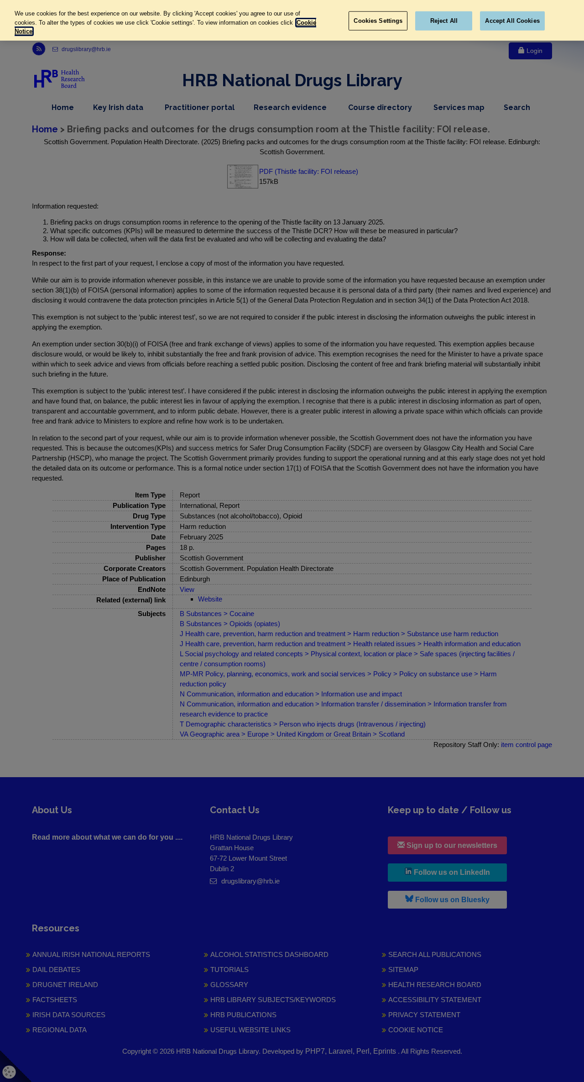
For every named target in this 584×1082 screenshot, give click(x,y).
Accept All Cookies (512, 20)
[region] (292, 20)
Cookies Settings (378, 20)
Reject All (444, 20)
